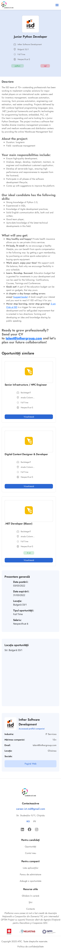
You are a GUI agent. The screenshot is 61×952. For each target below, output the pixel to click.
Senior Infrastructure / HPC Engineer (26, 385)
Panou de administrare (30, 874)
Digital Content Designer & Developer (26, 454)
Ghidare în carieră (30, 895)
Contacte (30, 908)
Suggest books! (20, 297)
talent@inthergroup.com (24, 338)
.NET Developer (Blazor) (18, 523)
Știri (30, 902)
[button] (57, 5)
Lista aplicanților (30, 868)
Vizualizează (29, 416)
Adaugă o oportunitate (30, 881)
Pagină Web (30, 763)
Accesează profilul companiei (32, 728)
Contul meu (30, 853)
